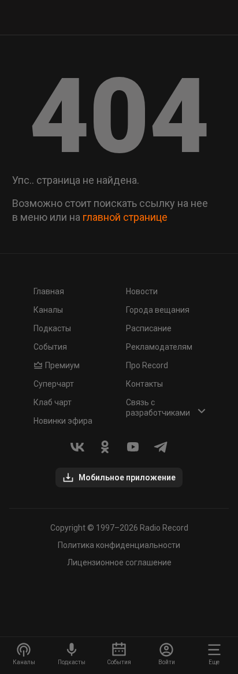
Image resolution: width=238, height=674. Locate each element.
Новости (142, 291)
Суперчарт (54, 383)
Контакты (144, 383)
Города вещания (157, 309)
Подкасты (52, 328)
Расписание (149, 328)
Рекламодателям (159, 346)
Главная (49, 291)
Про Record (147, 365)
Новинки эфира (63, 420)
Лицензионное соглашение (119, 562)
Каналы (48, 309)
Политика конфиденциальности (119, 545)
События (50, 346)
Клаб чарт (53, 402)
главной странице (125, 217)
